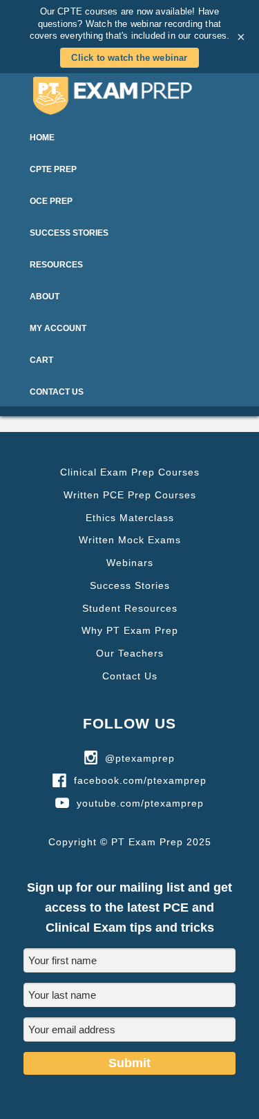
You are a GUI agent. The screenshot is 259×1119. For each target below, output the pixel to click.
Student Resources (130, 608)
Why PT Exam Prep (129, 630)
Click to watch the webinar (129, 58)
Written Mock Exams (130, 539)
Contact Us (129, 675)
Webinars (129, 562)
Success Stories (130, 585)
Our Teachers (130, 653)
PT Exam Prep (129, 95)
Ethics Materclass (130, 517)
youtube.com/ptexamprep (140, 803)
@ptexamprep (140, 758)
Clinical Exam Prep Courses (130, 472)
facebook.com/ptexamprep (140, 780)
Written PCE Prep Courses (130, 494)
